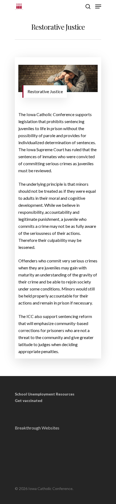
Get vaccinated (28, 400)
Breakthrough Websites (37, 427)
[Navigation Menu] (98, 6)
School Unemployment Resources (44, 394)
